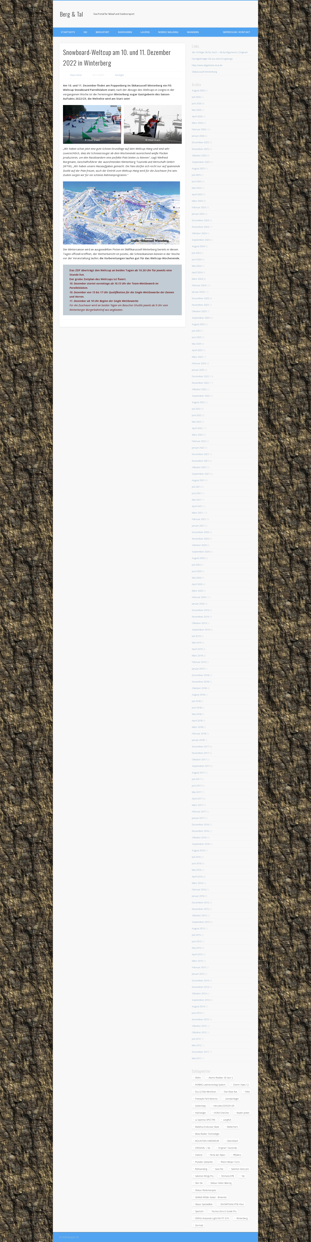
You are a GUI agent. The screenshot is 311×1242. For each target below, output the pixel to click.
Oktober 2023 (199, 311)
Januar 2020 (198, 603)
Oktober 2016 (199, 837)
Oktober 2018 (199, 688)
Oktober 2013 (199, 1025)
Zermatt (199, 1225)
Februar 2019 (199, 662)
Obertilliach (232, 1140)
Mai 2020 (196, 577)
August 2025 (198, 168)
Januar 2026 (198, 135)
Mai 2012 (196, 1045)
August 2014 (198, 1006)
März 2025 (197, 200)
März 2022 (197, 434)
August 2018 (198, 694)
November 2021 (200, 460)
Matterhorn (232, 1126)
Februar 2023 (199, 363)
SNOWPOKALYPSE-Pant (232, 1204)
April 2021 (197, 506)
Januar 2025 (198, 213)
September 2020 (201, 551)
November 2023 (200, 304)
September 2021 (201, 473)
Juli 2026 (196, 97)
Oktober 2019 (199, 623)
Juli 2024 (196, 253)
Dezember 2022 (200, 376)
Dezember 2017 (200, 746)
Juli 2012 (196, 1038)
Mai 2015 (196, 947)
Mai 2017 (196, 792)
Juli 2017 (196, 779)
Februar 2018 (199, 733)
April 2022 (197, 428)
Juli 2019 (196, 636)
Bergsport (102, 32)
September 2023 (201, 317)
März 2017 (197, 805)
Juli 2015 (196, 934)
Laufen (145, 32)
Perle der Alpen (217, 1154)
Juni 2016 (196, 863)
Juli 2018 (196, 701)
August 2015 (198, 928)
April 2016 (197, 876)
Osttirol (198, 1154)
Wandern (193, 32)
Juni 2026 (196, 103)
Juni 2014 (196, 1012)
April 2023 (197, 350)
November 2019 (200, 616)
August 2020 (198, 558)
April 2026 (197, 116)
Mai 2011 (196, 1058)
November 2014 (200, 987)
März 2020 (197, 590)
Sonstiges (119, 75)
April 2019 (197, 649)
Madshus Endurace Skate (207, 1126)
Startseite (68, 32)
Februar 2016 (199, 889)
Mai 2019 (196, 642)
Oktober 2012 (199, 1032)
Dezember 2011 (200, 1051)
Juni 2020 (196, 571)
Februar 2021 (199, 519)
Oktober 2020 (199, 545)
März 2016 (197, 883)
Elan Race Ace (230, 1091)
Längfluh (227, 1119)
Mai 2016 (196, 869)
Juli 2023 (196, 330)
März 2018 (197, 727)
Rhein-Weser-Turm (230, 1161)
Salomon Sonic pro (240, 1168)
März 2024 (197, 278)
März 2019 (197, 655)
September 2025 (201, 162)
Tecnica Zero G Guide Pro (223, 1211)
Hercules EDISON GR (223, 1105)
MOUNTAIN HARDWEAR (207, 1140)
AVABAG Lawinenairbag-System (210, 1084)
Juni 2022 (196, 415)
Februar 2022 (199, 441)
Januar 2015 (198, 973)
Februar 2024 (199, 285)
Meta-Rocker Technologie (207, 1133)
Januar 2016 (198, 896)
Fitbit (247, 1091)
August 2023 (198, 324)
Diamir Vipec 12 (241, 1084)
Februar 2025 (199, 207)
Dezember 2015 (200, 902)
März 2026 (197, 122)
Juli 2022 (196, 408)
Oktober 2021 (199, 467)
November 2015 (200, 909)
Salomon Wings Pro (204, 1176)
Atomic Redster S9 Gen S (221, 1077)
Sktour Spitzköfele (204, 1204)
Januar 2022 (198, 447)
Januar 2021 (198, 525)
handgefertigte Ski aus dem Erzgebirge (212, 58)
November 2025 (200, 149)
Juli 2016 (196, 857)
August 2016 (198, 850)
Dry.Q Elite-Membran (205, 1091)
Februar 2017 (199, 811)
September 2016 (201, 844)
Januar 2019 (198, 668)
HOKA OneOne (221, 1112)
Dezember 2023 (200, 298)
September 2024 (201, 239)
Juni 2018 (196, 707)
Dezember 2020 (200, 532)
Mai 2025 (196, 187)
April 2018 (197, 720)
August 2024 (198, 246)
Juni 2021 (196, 493)
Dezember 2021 (200, 454)
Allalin (198, 1077)
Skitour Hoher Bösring (220, 1183)
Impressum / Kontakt (236, 32)
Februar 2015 (199, 967)
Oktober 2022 (199, 389)
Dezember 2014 (200, 980)
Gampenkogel (232, 1098)
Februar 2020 (199, 597)
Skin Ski (199, 1183)
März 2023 (197, 356)
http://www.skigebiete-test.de (207, 65)
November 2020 (200, 538)
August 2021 (198, 480)
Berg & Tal (71, 14)
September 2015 (201, 922)
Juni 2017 (196, 785)
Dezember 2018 (200, 675)
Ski (85, 32)
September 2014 (201, 1000)
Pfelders (237, 1154)
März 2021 (197, 512)
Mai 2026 (196, 110)
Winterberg (242, 1218)
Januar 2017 (198, 818)
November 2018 (200, 681)
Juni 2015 (196, 941)
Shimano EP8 (227, 1176)
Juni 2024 (196, 259)
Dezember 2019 (200, 610)
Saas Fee (219, 1168)
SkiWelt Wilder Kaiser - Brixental (210, 1197)
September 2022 (201, 395)
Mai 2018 (196, 714)
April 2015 (197, 954)
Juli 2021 (196, 486)
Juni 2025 (196, 181)
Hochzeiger (200, 1112)
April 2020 (197, 584)
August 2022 (198, 402)
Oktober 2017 (199, 759)
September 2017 (201, 766)
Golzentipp (200, 1105)
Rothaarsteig (201, 1168)
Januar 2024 (198, 291)
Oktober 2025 (199, 155)
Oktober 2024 (199, 233)
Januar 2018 (198, 740)
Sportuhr (199, 1211)
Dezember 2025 (200, 142)
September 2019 (201, 629)
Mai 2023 (196, 343)
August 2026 (198, 90)
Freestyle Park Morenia (206, 1098)
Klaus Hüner (76, 75)
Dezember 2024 (200, 220)
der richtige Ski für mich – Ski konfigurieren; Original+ (220, 52)
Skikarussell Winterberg (204, 71)
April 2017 (197, 798)
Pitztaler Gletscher (204, 1161)
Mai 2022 (196, 421)
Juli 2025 (196, 175)
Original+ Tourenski (227, 1147)
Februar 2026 (199, 129)
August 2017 (198, 772)
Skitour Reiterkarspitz (205, 1190)
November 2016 (200, 831)
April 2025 (197, 194)
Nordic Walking (168, 32)
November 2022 (200, 382)
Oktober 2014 (199, 993)
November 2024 (200, 226)
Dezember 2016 (200, 824)
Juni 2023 (196, 337)
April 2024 (197, 272)
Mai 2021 (196, 499)
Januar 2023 (198, 369)
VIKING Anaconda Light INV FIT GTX (212, 1218)
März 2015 (197, 960)
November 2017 (200, 753)
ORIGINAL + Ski (202, 1147)
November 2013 (200, 1019)
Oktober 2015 (199, 915)
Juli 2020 (196, 564)
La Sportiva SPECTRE (205, 1119)
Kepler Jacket (243, 1112)
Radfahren (125, 32)
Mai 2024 (196, 265)
